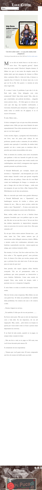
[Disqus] (21, 383)
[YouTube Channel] (38, 468)
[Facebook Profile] (35, 468)
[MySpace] (41, 468)
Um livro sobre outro (32, 56)
